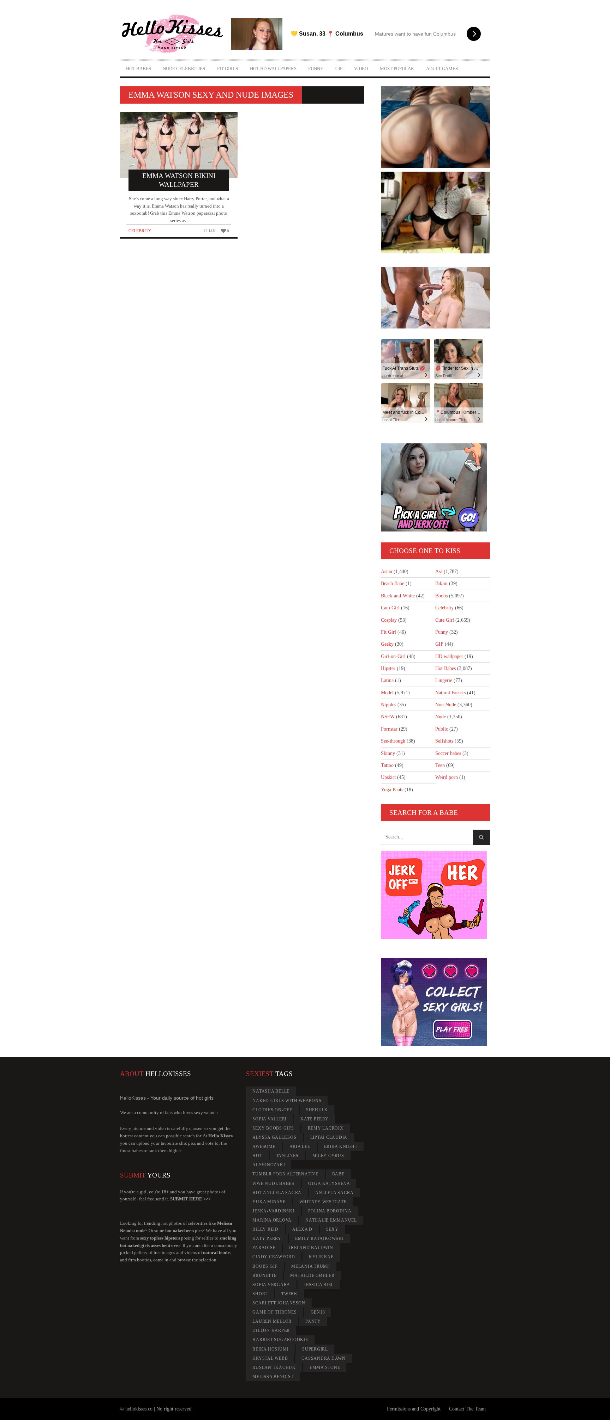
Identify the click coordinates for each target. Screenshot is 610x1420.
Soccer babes (448, 753)
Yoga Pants (392, 789)
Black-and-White (398, 595)
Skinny (388, 753)
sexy (332, 1229)
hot (257, 1155)
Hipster (388, 668)
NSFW (388, 716)
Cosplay (389, 620)
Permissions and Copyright (414, 1409)
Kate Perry (314, 1119)
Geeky (387, 644)
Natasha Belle (270, 1091)
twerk (289, 1293)
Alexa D (302, 1229)
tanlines (287, 1155)
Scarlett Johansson (278, 1303)
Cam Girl (390, 607)
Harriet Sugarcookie (280, 1339)
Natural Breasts (450, 692)
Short (260, 1293)
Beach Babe (392, 583)
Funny (315, 68)
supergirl (315, 1349)
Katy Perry (266, 1238)
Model (387, 692)
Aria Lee (299, 1146)
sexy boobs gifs (273, 1128)
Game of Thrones (274, 1312)
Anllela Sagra (334, 1192)
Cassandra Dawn (323, 1358)
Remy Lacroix (325, 1128)
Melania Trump (310, 1266)
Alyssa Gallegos (274, 1137)
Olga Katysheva (329, 1183)
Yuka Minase (268, 1201)
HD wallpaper (449, 656)
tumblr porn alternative (285, 1174)
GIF (338, 68)
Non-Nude (445, 704)
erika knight (341, 1146)
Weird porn (446, 777)
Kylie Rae (321, 1256)
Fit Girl (388, 632)
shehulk (317, 1109)
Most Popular (397, 68)
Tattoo (387, 765)
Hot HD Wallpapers (273, 68)
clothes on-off (272, 1109)
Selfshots (444, 741)
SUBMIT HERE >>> (190, 1198)
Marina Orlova (272, 1220)
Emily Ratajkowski (319, 1238)
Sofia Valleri (269, 1119)
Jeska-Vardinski (273, 1211)
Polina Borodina (330, 1211)
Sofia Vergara (271, 1284)
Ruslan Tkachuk (274, 1367)
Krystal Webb (270, 1358)
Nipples (388, 704)
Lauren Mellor (272, 1321)
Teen (440, 765)
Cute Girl (444, 620)
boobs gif (264, 1266)
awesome (263, 1146)
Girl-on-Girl (393, 656)
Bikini (441, 583)
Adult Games (442, 68)
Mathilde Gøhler (312, 1275)
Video (361, 68)
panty (313, 1321)
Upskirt (388, 777)
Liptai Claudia (329, 1137)
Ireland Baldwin (311, 1247)
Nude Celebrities (184, 68)
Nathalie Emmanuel (331, 1220)
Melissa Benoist (272, 1376)
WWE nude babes (273, 1183)
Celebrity (139, 230)
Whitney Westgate (323, 1201)
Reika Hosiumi (270, 1349)
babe (338, 1174)
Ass (438, 571)
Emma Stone (325, 1367)
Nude (440, 716)
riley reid (265, 1229)
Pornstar (389, 729)
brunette (264, 1275)
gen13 (318, 1312)
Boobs (441, 595)
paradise (263, 1247)
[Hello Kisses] (175, 34)
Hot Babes (138, 68)
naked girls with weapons (286, 1100)
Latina (387, 680)
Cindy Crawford (273, 1256)
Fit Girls (227, 68)
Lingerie (443, 680)
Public (441, 729)
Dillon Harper (271, 1330)
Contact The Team (467, 1409)
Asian (386, 571)
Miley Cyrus (328, 1155)
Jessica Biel (319, 1284)
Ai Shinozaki (268, 1164)
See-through (393, 741)
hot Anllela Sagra (276, 1192)
